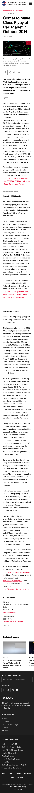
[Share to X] (9, 72)
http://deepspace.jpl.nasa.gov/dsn (16, 589)
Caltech (11, 773)
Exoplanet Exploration (10, 753)
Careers (4, 719)
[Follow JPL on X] (8, 690)
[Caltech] (7, 698)
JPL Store (5, 731)
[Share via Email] (18, 72)
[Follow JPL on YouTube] (17, 690)
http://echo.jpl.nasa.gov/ (12, 580)
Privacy (19, 773)
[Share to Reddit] (14, 72)
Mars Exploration (8, 756)
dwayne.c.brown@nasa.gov (13, 621)
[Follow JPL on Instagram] (12, 690)
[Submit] (4, 679)
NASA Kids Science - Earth (11, 747)
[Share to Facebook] (5, 72)
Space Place (6, 762)
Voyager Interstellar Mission (11, 768)
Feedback (20, 777)
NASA (3, 773)
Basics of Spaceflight (9, 744)
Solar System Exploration (11, 759)
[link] (17, 48)
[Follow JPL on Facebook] (4, 690)
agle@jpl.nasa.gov (9, 612)
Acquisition (6, 728)
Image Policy (28, 773)
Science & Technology (10, 725)
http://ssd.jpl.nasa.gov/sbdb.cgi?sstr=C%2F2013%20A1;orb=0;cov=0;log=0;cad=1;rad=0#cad (17, 181)
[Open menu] (31, 3)
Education (5, 722)
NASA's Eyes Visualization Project (14, 765)
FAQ (12, 777)
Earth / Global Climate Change (13, 750)
